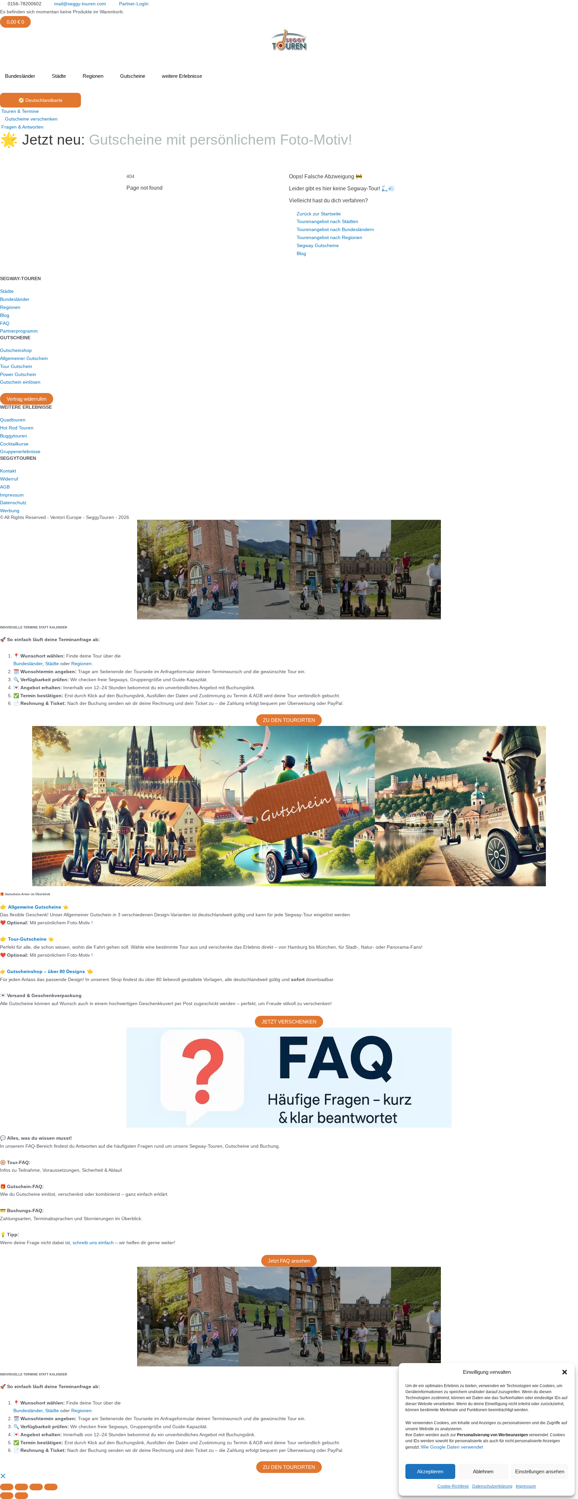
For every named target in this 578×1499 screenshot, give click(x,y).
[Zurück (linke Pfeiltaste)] (6, 1495)
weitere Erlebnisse (182, 76)
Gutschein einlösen (20, 382)
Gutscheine (132, 76)
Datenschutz (13, 502)
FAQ (4, 323)
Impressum (526, 1486)
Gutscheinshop (16, 350)
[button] (564, 1372)
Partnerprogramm (19, 331)
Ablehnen (483, 1471)
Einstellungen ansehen (539, 1471)
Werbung (9, 510)
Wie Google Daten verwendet (452, 1447)
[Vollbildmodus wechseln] (21, 1487)
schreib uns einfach (93, 1242)
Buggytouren (13, 435)
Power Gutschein (18, 374)
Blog (4, 315)
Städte (59, 76)
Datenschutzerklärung (492, 1486)
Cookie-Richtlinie (453, 1486)
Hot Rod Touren (16, 427)
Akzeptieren (430, 1471)
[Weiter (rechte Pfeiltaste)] (21, 1495)
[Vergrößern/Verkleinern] (6, 1487)
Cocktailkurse (14, 443)
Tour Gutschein (16, 366)
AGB (5, 487)
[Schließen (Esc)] (51, 1487)
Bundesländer (20, 76)
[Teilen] (36, 1487)
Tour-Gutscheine (28, 939)
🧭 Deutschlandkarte (40, 100)
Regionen (93, 76)
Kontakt (8, 471)
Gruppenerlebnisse (20, 451)
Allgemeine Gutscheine (35, 907)
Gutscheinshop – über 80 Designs (46, 971)
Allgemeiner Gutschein (24, 358)
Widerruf (9, 479)
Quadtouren (12, 419)
